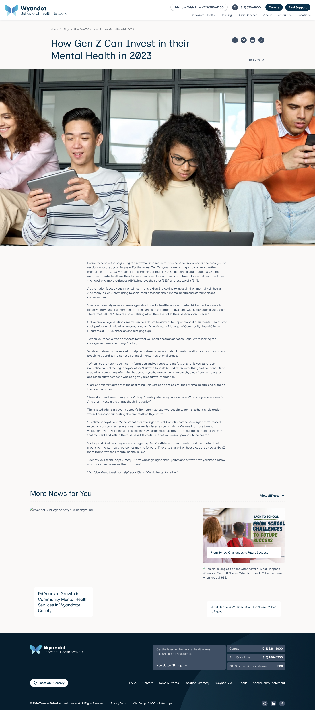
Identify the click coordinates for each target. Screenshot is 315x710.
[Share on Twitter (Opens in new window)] (244, 40)
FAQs (133, 683)
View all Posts (269, 495)
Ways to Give (224, 683)
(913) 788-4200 (272, 657)
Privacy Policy (119, 703)
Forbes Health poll (142, 271)
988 (280, 666)
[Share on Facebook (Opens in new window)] (235, 40)
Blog (66, 29)
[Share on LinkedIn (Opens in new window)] (252, 40)
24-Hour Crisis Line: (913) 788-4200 (199, 7)
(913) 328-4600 (272, 648)
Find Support (300, 7)
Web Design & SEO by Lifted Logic (152, 703)
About (242, 683)
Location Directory (52, 684)
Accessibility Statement (269, 683)
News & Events (169, 683)
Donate (276, 7)
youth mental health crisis (133, 288)
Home (54, 29)
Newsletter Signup (169, 665)
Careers (147, 683)
